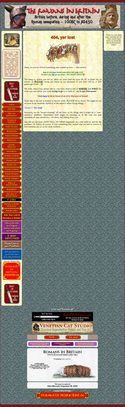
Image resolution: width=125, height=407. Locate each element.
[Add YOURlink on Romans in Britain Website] (11, 220)
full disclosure (13, 76)
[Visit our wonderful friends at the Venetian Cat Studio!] (62, 332)
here (45, 96)
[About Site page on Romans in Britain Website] (11, 232)
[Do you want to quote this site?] (11, 259)
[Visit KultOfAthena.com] (62, 320)
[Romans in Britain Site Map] (73, 338)
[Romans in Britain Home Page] (51, 338)
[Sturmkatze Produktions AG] (62, 398)
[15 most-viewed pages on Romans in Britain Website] (11, 240)
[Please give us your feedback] (11, 248)
